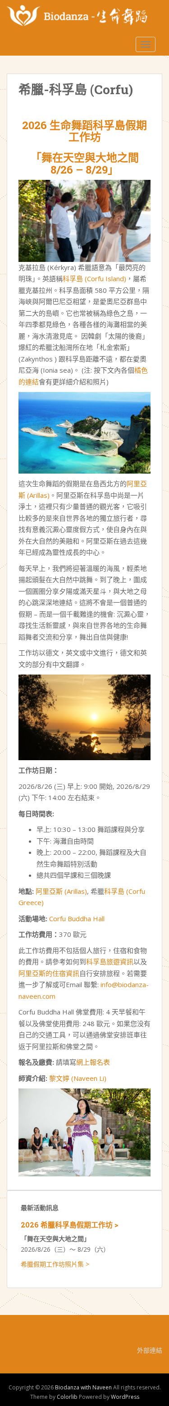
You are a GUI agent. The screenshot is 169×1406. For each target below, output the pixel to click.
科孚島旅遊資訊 (109, 961)
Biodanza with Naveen (83, 1387)
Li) (102, 1078)
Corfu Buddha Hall (77, 918)
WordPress (125, 1397)
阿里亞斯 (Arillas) (61, 891)
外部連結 (149, 1350)
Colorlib (67, 1397)
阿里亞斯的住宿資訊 (48, 973)
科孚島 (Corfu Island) (94, 278)
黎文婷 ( (61, 1078)
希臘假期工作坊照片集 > (55, 1264)
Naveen (86, 1078)
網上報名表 (93, 1062)
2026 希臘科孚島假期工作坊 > (70, 1224)
